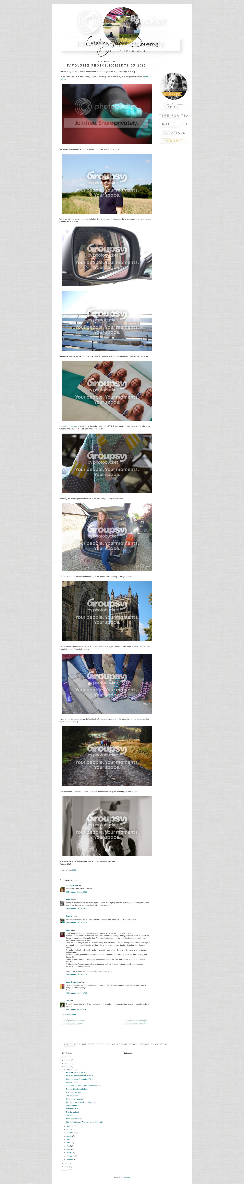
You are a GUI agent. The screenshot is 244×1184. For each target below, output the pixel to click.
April (68, 1149)
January (70, 1159)
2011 (67, 1163)
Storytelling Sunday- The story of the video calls (84, 1122)
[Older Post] (137, 1025)
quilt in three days (70, 426)
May (68, 1146)
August (69, 1136)
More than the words (74, 1119)
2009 (67, 1170)
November (71, 1126)
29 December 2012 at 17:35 (76, 993)
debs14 (69, 900)
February (70, 1156)
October (70, 1129)
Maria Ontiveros (72, 982)
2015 (67, 1057)
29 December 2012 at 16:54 (76, 974)
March (69, 1153)
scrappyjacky (71, 886)
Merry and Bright (72, 1082)
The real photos (72, 1096)
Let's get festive (72, 1109)
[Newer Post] (75, 1025)
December (71, 1070)
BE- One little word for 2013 (76, 1073)
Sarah (68, 1001)
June (69, 1143)
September (71, 1133)
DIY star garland (72, 1112)
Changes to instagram (74, 1099)
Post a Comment (69, 1015)
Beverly (69, 916)
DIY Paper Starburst (73, 1092)
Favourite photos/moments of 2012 (79, 1076)
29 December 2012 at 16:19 (76, 922)
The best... (70, 1115)
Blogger (127, 1177)
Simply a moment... (73, 1106)
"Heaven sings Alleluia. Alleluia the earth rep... (83, 1086)
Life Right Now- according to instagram (81, 1102)
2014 (67, 1060)
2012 (67, 1067)
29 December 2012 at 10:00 (76, 892)
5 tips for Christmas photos (76, 1089)
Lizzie (68, 930)
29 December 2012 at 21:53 (76, 1010)
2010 (67, 1167)
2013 (67, 1064)
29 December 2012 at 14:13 (76, 908)
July (68, 1140)
